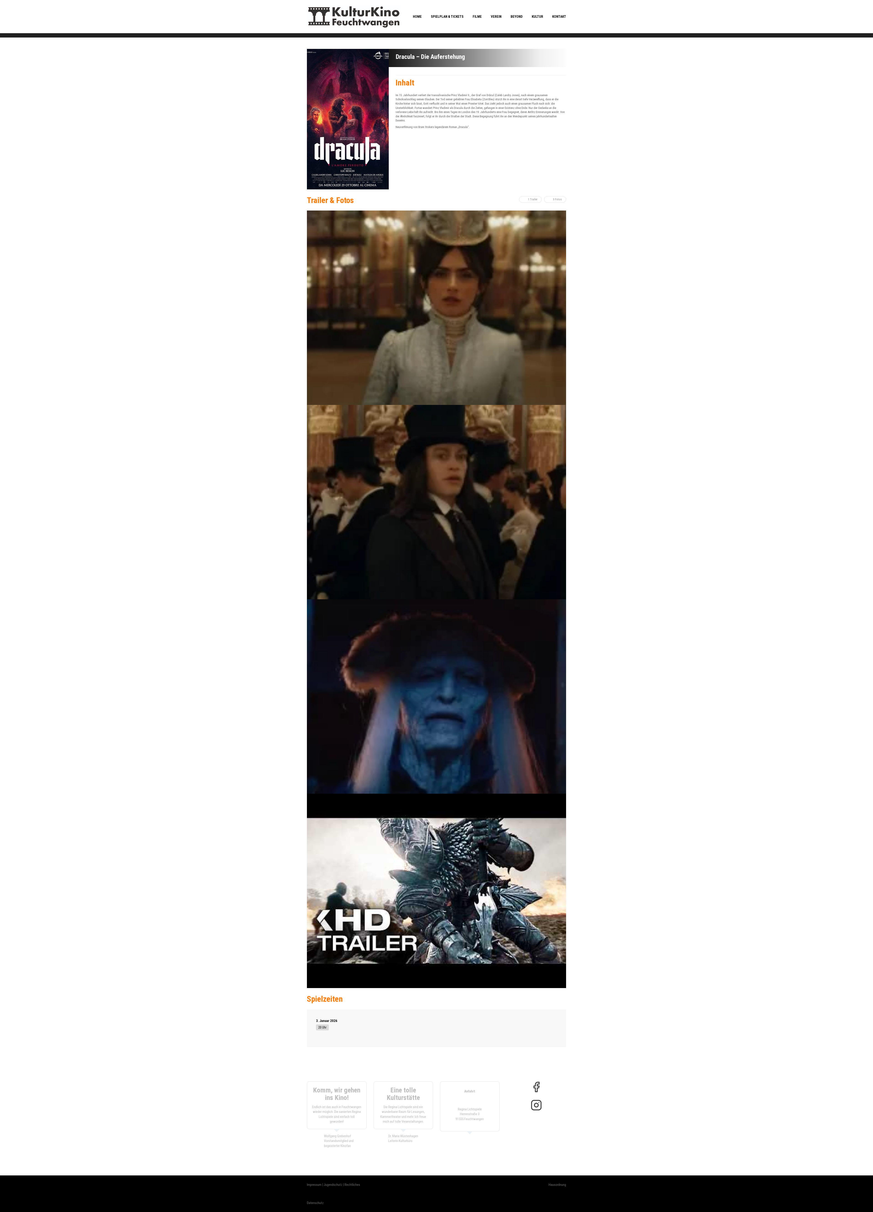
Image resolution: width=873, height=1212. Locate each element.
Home (417, 17)
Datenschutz (315, 1203)
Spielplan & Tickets (447, 17)
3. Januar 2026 (326, 1021)
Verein (496, 17)
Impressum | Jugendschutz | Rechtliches (333, 1185)
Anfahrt (469, 1091)
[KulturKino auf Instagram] (536, 1105)
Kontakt (559, 17)
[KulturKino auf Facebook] (536, 1087)
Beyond (517, 17)
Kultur (537, 17)
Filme (477, 17)
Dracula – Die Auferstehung (430, 56)
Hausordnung (557, 1185)
